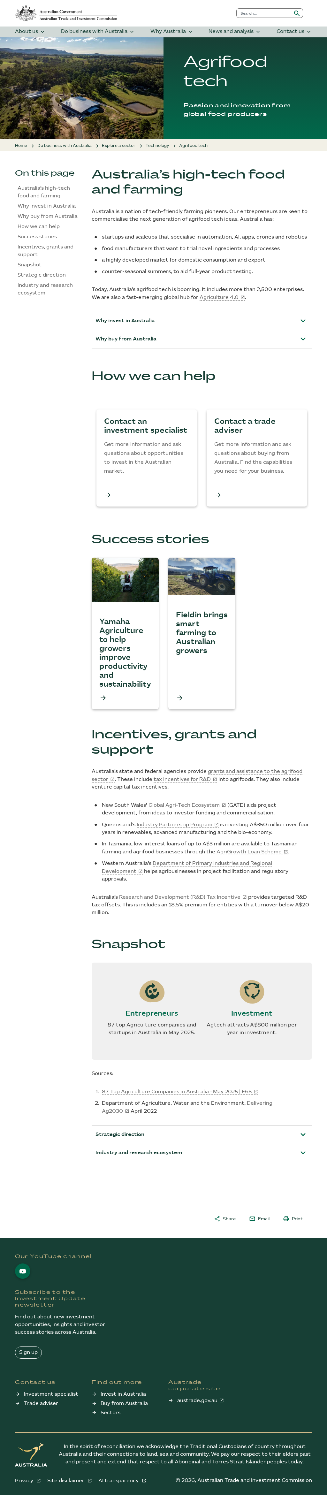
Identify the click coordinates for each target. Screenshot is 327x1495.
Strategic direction (42, 275)
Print (293, 1219)
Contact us (294, 31)
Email (259, 1219)
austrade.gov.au (197, 1400)
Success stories (37, 237)
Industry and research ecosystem (45, 289)
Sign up (28, 1352)
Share (225, 1219)
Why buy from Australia (47, 216)
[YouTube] (22, 1271)
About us (30, 31)
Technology (157, 145)
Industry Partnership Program (174, 825)
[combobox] (264, 13)
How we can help (39, 226)
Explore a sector (118, 145)
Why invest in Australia (47, 206)
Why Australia (172, 31)
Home (21, 145)
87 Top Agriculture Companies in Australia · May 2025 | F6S (177, 1092)
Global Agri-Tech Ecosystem (184, 805)
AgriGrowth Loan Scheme (249, 852)
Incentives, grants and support (45, 250)
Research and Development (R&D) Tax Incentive (179, 897)
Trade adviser (41, 1403)
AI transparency (119, 1481)
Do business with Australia (98, 31)
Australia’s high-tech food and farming (44, 192)
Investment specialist (51, 1394)
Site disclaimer (66, 1481)
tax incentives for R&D (182, 779)
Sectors (110, 1412)
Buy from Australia (124, 1403)
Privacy (24, 1481)
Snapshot (30, 265)
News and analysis (235, 31)
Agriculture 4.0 (219, 297)
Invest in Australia (123, 1394)
